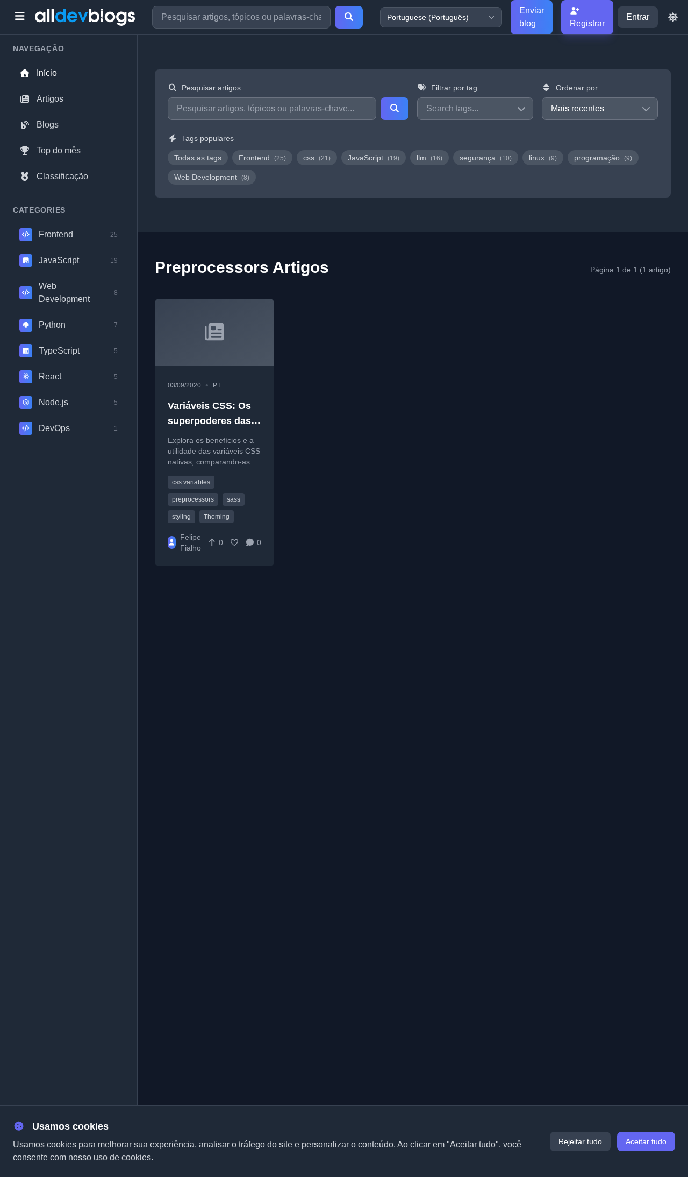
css (317, 157)
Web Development (211, 177)
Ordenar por (577, 87)
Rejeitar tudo (580, 1141)
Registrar (587, 23)
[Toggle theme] (673, 17)
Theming (217, 516)
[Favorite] (234, 542)
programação (603, 157)
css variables (191, 482)
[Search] (349, 17)
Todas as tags (197, 157)
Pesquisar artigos (211, 87)
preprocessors (193, 499)
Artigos (50, 98)
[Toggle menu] (19, 17)
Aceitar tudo (646, 1141)
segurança (486, 157)
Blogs (48, 124)
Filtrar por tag (454, 87)
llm (429, 157)
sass (233, 499)
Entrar (637, 17)
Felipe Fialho (190, 542)
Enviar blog (531, 17)
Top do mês (59, 150)
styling (181, 516)
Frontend (262, 157)
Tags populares (208, 138)
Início (47, 72)
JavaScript (373, 157)
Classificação (62, 176)
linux (543, 157)
